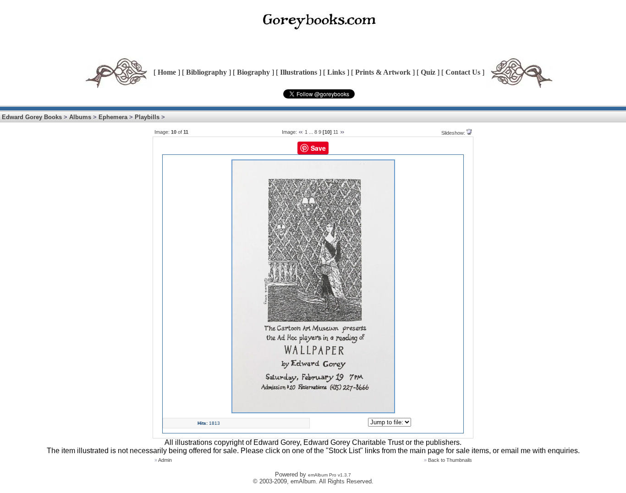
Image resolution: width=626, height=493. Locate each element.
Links (336, 72)
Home (167, 72)
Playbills (147, 117)
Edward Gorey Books (32, 117)
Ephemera (113, 117)
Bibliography (206, 72)
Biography (253, 72)
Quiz (428, 72)
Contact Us (462, 72)
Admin (165, 460)
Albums (80, 117)
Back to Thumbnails (450, 460)
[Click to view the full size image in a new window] (313, 411)
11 (335, 132)
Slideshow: (453, 133)
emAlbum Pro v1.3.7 (329, 474)
